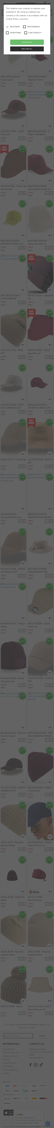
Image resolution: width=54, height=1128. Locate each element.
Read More (24, 19)
